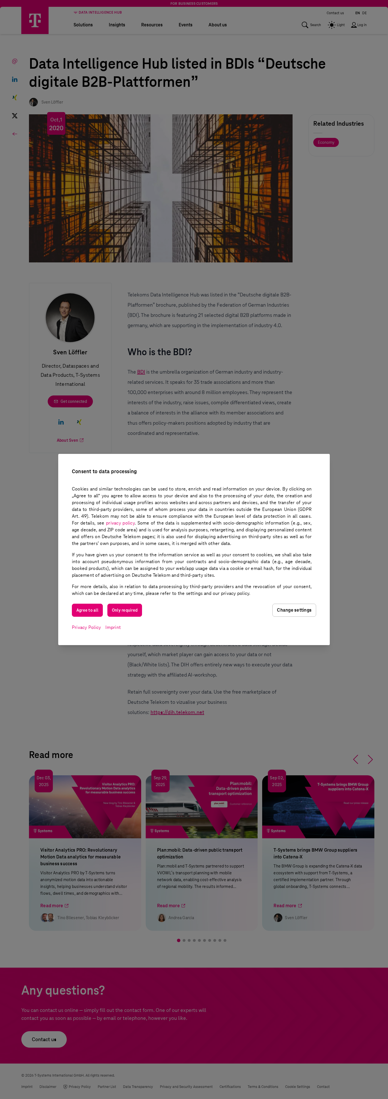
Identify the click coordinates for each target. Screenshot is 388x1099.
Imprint (113, 627)
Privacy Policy (86, 627)
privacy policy (120, 523)
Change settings (294, 610)
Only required (124, 610)
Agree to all (87, 610)
